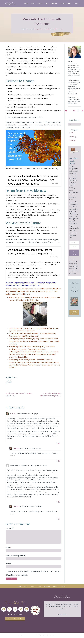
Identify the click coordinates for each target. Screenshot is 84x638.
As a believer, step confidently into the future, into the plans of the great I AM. (30, 251)
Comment (10, 528)
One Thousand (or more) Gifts (49, 29)
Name (8, 548)
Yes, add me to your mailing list (17, 575)
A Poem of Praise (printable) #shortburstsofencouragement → (50, 394)
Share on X (54, 183)
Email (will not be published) (16, 556)
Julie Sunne (16, 448)
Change (36, 29)
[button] (66, 110)
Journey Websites (44, 635)
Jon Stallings (13, 413)
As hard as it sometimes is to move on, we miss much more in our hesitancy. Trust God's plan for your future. (33, 179)
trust (61, 29)
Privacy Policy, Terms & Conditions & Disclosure (57, 635)
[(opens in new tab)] (35, 610)
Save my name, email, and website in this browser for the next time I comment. (34, 571)
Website (8, 563)
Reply (58, 443)
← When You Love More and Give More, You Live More (19, 394)
